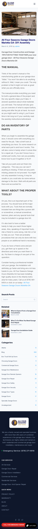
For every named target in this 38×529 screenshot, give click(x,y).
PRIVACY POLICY (8, 494)
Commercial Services (9, 476)
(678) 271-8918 (27, 451)
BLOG (4, 502)
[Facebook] (16, 520)
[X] (22, 520)
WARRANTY (6, 498)
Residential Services (9, 480)
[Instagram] (19, 520)
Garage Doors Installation (11, 473)
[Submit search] (34, 299)
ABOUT (4, 506)
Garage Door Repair (9, 469)
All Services (6, 465)
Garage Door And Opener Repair (14, 484)
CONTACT (5, 510)
